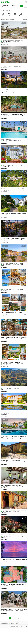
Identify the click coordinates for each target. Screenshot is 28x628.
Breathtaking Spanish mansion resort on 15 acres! (13, 213)
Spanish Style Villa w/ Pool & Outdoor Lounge (12, 65)
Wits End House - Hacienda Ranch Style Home (12, 164)
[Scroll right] (26, 15)
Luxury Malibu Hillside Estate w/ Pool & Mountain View (13, 436)
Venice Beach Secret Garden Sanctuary (11, 485)
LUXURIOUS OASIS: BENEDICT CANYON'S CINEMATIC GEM (11, 313)
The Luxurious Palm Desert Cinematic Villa (12, 40)
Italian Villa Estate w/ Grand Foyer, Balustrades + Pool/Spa (13, 337)
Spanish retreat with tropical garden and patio (13, 114)
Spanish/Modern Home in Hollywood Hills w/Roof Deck (13, 609)
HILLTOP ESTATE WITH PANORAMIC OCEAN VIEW (14, 559)
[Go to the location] (14, 30)
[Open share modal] (22, 23)
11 (18, 618)
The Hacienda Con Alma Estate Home (10, 460)
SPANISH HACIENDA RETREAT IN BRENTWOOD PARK (13, 288)
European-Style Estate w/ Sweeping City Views (13, 238)
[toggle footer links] (1, 626)
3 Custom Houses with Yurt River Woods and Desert (12, 387)
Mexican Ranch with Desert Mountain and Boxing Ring (13, 510)
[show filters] (25, 6)
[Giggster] (5, 2)
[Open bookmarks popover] (25, 23)
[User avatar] (26, 2)
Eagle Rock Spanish (6, 139)
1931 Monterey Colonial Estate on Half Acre (12, 535)
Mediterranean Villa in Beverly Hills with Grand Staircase (13, 412)
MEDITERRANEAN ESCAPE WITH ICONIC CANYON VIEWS (13, 362)
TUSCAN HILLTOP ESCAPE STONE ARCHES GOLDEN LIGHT (12, 263)
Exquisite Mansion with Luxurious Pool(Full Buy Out (13, 189)
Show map (25, 19)
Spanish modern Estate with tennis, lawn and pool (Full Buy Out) (14, 584)
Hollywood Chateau (6, 89)
